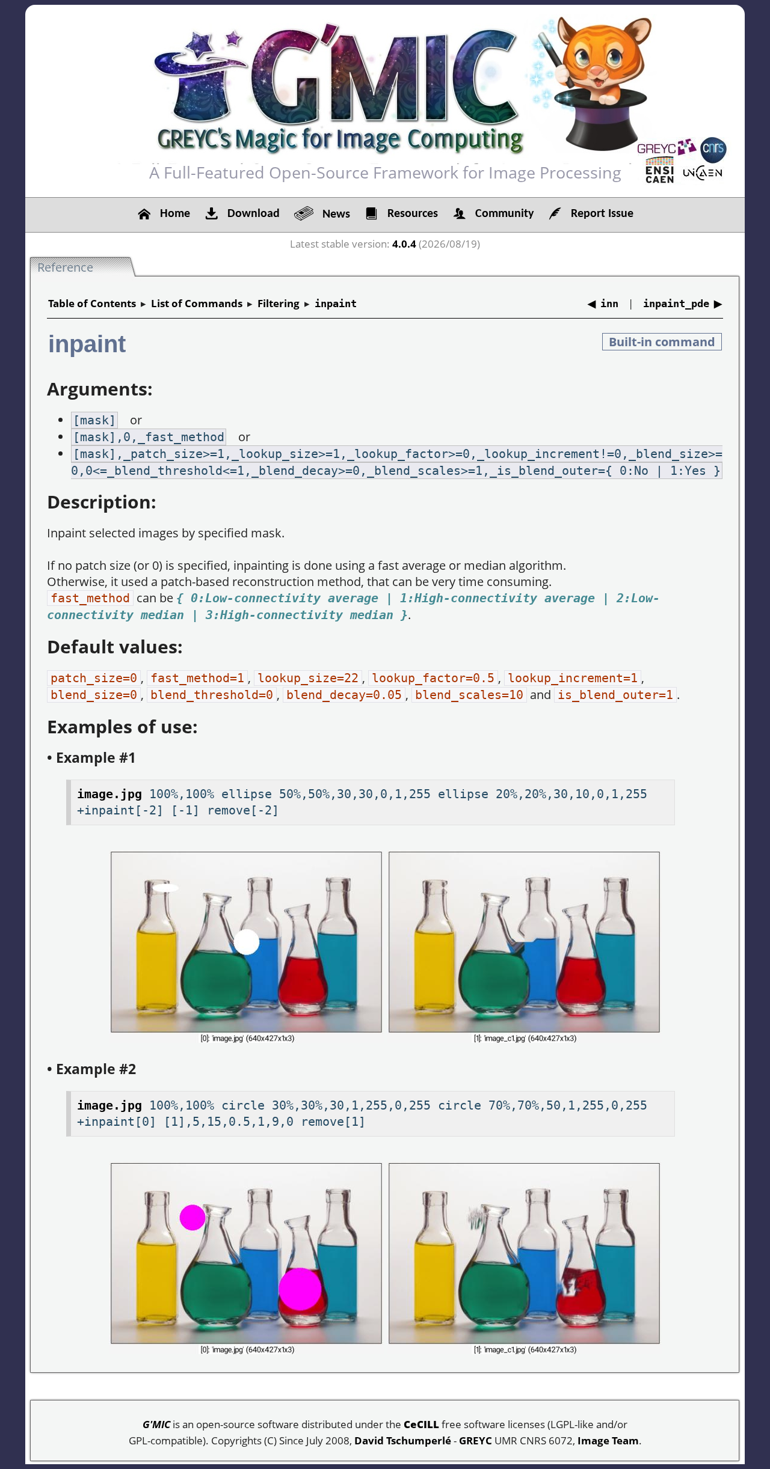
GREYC (475, 1440)
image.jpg (109, 794)
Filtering (278, 303)
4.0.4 (404, 244)
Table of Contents (92, 303)
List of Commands (196, 303)
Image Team (608, 1440)
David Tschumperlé (402, 1440)
